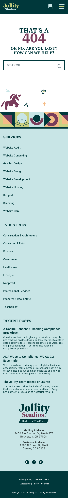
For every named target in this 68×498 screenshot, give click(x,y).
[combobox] (34, 65)
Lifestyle (8, 275)
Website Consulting (15, 155)
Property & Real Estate (17, 299)
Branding (8, 203)
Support (8, 195)
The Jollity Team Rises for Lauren (26, 381)
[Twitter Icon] (41, 462)
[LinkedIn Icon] (27, 462)
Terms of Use (41, 479)
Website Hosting (13, 187)
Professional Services (16, 291)
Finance (8, 251)
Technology (10, 306)
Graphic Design (12, 163)
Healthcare (10, 267)
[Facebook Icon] (34, 462)
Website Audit (11, 147)
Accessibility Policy (29, 484)
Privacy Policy (26, 479)
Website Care (11, 211)
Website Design (12, 171)
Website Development (16, 179)
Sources (45, 484)
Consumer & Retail (14, 243)
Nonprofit (9, 283)
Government (10, 259)
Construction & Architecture (20, 235)
